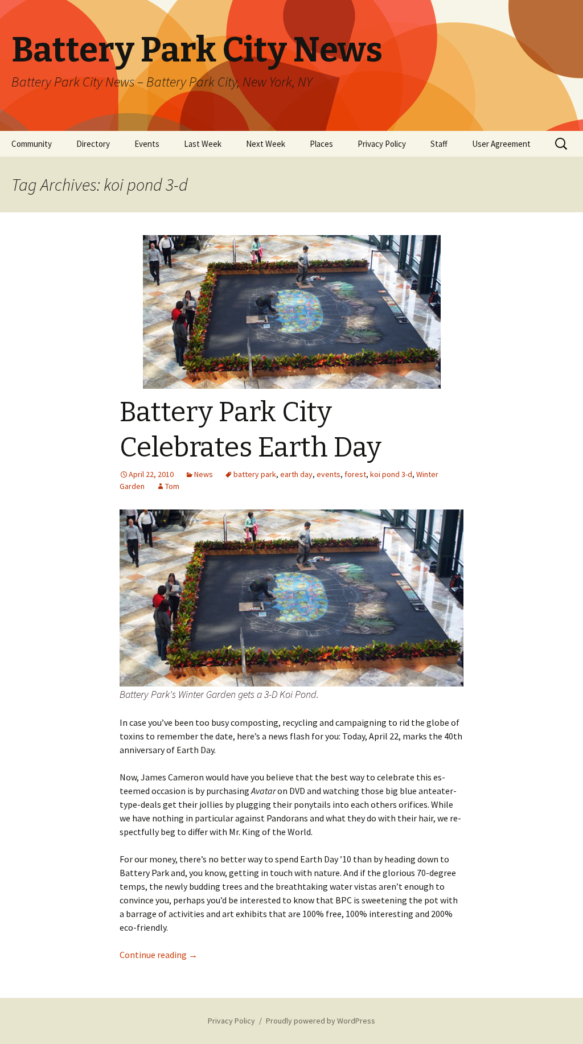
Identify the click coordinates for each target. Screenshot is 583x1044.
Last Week (202, 143)
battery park (254, 474)
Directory (93, 143)
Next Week (265, 143)
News (203, 474)
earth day (296, 474)
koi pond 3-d (391, 474)
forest (355, 474)
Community (31, 143)
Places (321, 143)
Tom (172, 486)
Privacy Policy (382, 143)
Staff (438, 143)
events (328, 474)
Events (146, 143)
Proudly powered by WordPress (320, 1021)
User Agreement (501, 143)
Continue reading (159, 954)
